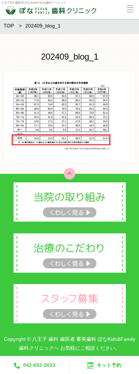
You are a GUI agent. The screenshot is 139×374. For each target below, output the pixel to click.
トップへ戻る (69, 174)
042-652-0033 (39, 365)
